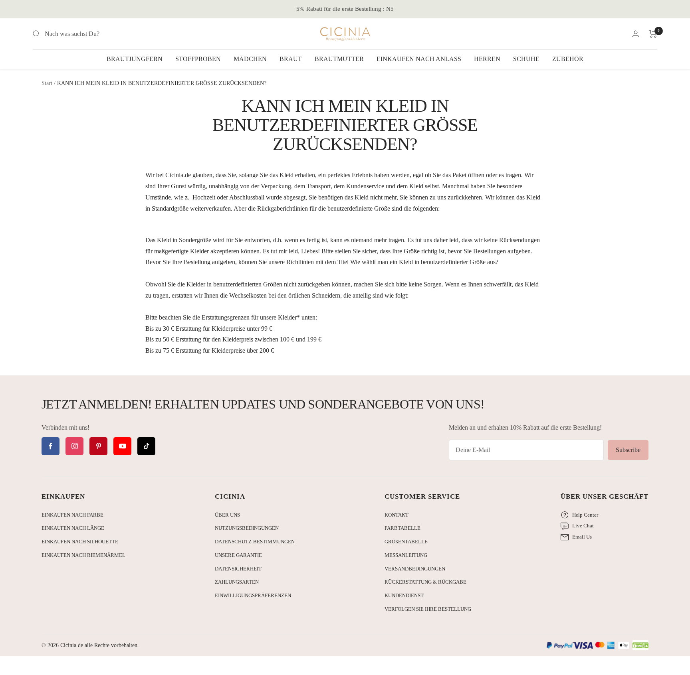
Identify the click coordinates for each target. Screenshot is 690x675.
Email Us (582, 537)
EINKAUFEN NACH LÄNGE (73, 528)
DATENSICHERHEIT (238, 569)
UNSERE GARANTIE (238, 555)
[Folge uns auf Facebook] (50, 446)
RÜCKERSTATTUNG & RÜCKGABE (425, 582)
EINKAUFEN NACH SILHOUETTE (80, 542)
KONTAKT (396, 515)
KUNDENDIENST (404, 595)
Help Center (585, 515)
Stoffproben (198, 58)
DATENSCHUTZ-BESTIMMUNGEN (255, 542)
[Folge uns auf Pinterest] (98, 446)
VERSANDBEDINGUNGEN (415, 569)
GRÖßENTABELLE (406, 542)
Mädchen (250, 58)
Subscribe (628, 449)
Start (47, 83)
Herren (487, 58)
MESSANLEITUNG (406, 555)
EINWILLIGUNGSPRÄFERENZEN (253, 595)
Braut (291, 58)
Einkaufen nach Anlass (419, 58)
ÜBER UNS (227, 515)
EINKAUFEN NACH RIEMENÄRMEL (83, 555)
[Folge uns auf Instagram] (74, 446)
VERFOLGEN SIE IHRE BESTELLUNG (428, 609)
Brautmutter (339, 58)
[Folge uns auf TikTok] (146, 446)
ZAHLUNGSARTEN (237, 582)
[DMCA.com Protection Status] (640, 645)
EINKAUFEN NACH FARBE (72, 515)
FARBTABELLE (402, 528)
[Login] (635, 33)
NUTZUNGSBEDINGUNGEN (247, 528)
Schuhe (526, 58)
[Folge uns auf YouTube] (122, 446)
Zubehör (567, 58)
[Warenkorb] (653, 34)
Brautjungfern (135, 58)
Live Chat (583, 526)
